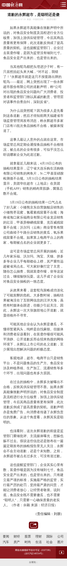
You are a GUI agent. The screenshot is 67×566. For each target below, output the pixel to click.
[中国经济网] (12, 4)
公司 (60, 536)
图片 (60, 542)
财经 (17, 536)
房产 (17, 542)
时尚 (28, 542)
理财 (38, 536)
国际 (49, 536)
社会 (49, 542)
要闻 (6, 536)
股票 (28, 536)
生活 (38, 542)
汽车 (6, 542)
